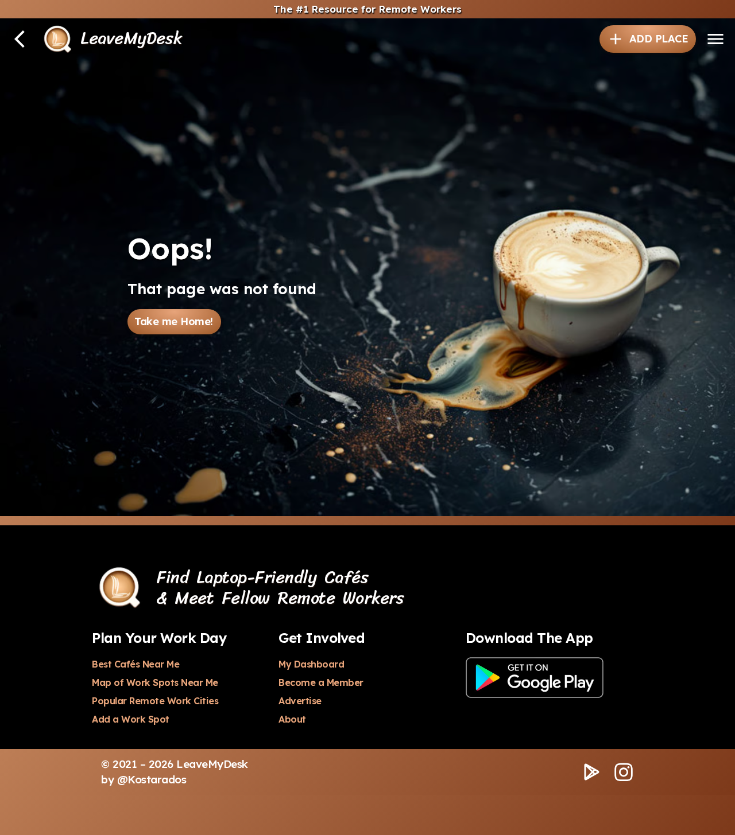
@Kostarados (152, 779)
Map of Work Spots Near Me (155, 682)
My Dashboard (311, 664)
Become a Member (320, 682)
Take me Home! (173, 321)
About (292, 719)
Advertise (300, 701)
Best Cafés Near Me (135, 664)
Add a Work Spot (130, 719)
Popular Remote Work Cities (155, 701)
